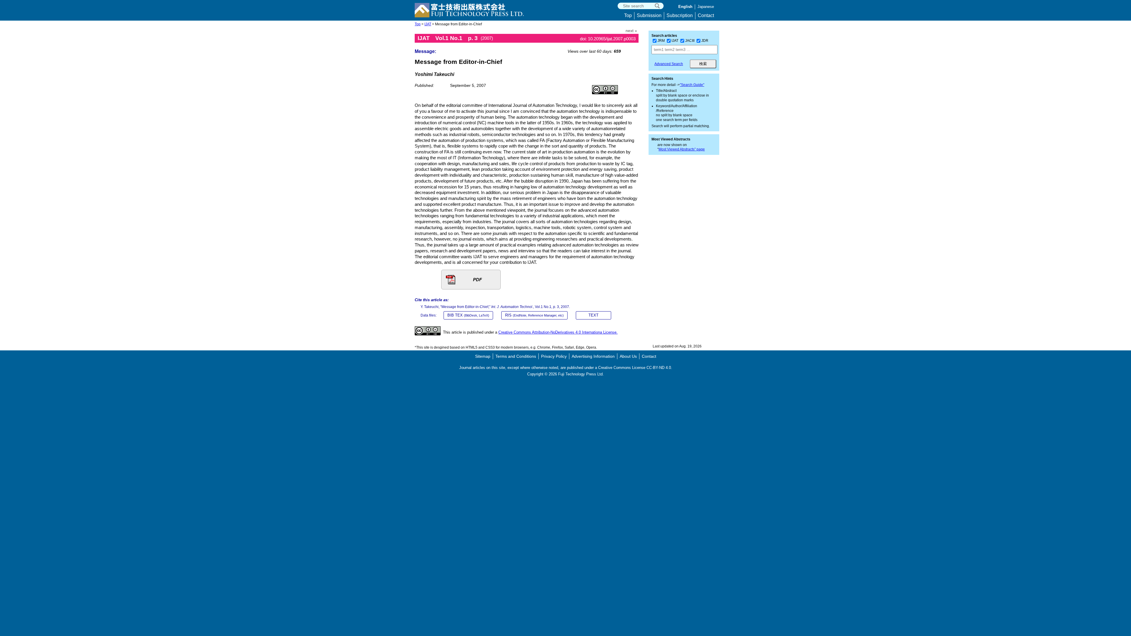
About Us (628, 356)
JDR (704, 41)
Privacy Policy (554, 356)
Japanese (705, 6)
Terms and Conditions (515, 356)
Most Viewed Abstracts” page (682, 149)
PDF (477, 279)
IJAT (427, 24)
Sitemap (482, 356)
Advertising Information (593, 356)
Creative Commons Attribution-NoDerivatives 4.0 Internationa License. (558, 332)
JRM (661, 41)
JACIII (690, 41)
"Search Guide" (692, 85)
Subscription (680, 15)
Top (628, 15)
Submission (649, 15)
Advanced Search (668, 64)
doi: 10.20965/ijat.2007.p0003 (608, 38)
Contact (706, 15)
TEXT (593, 315)
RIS (534, 315)
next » (631, 31)
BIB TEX (468, 315)
